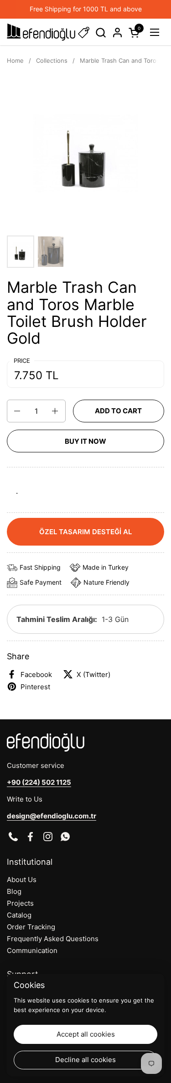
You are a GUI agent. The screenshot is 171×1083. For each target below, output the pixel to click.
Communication (32, 950)
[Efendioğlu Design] (41, 32)
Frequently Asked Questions (52, 938)
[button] (100, 32)
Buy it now (85, 441)
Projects (20, 903)
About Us (21, 879)
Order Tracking (31, 927)
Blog (14, 891)
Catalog (19, 915)
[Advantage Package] (83, 32)
